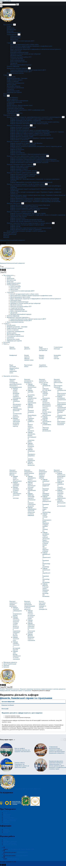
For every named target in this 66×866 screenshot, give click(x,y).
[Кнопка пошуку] (17, 4)
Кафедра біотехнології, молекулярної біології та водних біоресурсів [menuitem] (30, 205)
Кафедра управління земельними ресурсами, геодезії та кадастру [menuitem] (29, 123)
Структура (6, 822)
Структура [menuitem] (10, 43)
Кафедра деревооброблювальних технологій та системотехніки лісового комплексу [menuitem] (34, 122)
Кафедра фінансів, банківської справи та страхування (15, 690)
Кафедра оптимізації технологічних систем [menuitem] (23, 127)
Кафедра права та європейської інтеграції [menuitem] (22, 176)
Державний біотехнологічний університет (12, 240)
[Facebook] (1, 243)
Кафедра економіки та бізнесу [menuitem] (19, 169)
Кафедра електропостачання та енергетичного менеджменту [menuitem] (28, 158)
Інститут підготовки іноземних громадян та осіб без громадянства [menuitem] (26, 231)
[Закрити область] (1, 6)
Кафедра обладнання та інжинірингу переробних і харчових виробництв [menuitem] (31, 138)
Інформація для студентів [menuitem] (14, 92)
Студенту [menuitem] (6, 75)
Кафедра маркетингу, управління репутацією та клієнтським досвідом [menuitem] (30, 228)
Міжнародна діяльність (10, 844)
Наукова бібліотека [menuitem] (12, 97)
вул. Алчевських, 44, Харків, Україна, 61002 (21, 849)
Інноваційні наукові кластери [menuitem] (15, 108)
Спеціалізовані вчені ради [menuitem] (14, 102)
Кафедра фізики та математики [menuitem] (19, 139)
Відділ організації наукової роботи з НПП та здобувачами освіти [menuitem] (26, 110)
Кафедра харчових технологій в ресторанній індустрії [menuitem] (26, 219)
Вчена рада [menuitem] (10, 31)
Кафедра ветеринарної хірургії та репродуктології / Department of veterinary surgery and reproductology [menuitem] (47, 504)
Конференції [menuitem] (10, 104)
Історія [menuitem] (9, 26)
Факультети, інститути (12, 689)
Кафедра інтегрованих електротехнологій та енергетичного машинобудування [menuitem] (33, 159)
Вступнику (6, 831)
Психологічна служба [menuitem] (13, 91)
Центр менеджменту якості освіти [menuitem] (20, 47)
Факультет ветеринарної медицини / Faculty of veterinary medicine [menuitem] (26, 184)
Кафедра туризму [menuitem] (15, 226)
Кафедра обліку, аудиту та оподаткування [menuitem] (22, 166)
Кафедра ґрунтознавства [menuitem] (17, 152)
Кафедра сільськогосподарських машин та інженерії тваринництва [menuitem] (29, 130)
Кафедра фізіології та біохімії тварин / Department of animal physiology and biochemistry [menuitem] (35, 201)
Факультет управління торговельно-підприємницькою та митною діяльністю (42, 689)
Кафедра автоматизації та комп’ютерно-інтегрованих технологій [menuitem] (29, 162)
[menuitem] (14, 25)
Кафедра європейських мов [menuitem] (18, 177)
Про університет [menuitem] (8, 24)
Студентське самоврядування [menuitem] (15, 83)
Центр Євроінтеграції (9, 843)
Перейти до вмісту (5, 0)
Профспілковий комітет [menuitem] (14, 32)
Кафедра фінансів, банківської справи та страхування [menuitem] (26, 229)
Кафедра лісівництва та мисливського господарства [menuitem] (25, 120)
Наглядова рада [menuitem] (11, 29)
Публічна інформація (9, 820)
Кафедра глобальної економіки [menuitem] (19, 167)
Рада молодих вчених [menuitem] (13, 111)
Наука (5, 840)
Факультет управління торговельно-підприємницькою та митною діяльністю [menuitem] (29, 223)
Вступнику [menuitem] (6, 94)
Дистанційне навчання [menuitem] (13, 86)
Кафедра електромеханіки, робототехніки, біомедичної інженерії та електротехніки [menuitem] (34, 161)
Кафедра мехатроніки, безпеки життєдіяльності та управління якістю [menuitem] (30, 135)
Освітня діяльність (8, 817)
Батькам (5, 832)
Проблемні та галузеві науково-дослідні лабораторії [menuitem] (25, 54)
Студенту (6, 829)
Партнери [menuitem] (6, 235)
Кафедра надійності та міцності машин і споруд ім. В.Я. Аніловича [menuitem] (30, 133)
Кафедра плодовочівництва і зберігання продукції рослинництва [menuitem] (29, 154)
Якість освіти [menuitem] (14, 39)
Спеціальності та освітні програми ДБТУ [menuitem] (22, 41)
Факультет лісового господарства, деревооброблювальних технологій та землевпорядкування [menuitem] (34, 117)
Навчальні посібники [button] (8, 705)
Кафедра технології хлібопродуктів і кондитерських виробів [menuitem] (28, 213)
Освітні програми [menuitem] (15, 36)
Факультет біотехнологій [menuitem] (14, 203)
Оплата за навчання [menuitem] (12, 81)
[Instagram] (3, 243)
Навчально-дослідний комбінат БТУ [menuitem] (20, 57)
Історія (5, 812)
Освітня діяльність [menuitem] (12, 34)
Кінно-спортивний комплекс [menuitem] (18, 61)
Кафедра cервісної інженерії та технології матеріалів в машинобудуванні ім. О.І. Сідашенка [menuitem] (37, 132)
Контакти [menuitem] (6, 237)
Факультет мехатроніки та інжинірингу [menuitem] (18, 125)
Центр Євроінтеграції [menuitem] (9, 234)
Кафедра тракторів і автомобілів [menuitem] (19, 128)
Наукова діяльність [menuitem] (12, 99)
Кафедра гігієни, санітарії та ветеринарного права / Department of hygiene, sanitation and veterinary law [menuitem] (46, 522)
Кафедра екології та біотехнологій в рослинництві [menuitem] (25, 209)
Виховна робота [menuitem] (11, 84)
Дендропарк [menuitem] (13, 63)
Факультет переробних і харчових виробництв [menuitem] (20, 211)
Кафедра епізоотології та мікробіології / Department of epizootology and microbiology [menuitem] (34, 200)
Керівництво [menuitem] (10, 28)
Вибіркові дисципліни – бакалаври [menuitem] (17, 78)
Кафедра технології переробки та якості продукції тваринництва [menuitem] (29, 208)
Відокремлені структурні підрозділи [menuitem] (17, 68)
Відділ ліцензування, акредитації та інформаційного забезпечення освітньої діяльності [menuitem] (35, 49)
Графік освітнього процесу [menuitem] (15, 80)
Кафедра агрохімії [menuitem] (15, 151)
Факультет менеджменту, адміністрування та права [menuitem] (22, 172)
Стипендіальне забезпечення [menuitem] (15, 87)
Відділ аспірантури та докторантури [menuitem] (17, 100)
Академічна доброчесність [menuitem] (14, 113)
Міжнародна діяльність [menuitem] (10, 232)
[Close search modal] (1, 2)
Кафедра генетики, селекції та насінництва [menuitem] (23, 145)
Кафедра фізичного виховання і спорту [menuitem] (21, 136)
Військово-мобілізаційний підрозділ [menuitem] (20, 65)
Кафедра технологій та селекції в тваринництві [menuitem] (24, 206)
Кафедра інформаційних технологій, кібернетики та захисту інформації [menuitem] (31, 182)
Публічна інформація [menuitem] (13, 66)
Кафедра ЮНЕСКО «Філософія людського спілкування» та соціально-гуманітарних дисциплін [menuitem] (32, 500)
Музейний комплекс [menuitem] (16, 55)
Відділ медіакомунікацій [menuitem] (17, 60)
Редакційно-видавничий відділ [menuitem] (19, 52)
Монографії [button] (5, 708)
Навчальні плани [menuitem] (15, 38)
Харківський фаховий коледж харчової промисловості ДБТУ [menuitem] (28, 70)
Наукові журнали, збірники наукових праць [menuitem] (19, 105)
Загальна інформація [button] (8, 701)
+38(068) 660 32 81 (22, 852)
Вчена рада (6, 816)
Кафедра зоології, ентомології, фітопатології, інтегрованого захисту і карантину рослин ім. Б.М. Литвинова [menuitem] (48, 406)
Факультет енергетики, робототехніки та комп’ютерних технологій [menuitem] (26, 156)
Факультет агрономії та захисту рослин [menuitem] (18, 141)
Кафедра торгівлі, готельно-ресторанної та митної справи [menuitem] (27, 225)
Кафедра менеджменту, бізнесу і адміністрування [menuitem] (24, 174)
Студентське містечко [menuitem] (16, 58)
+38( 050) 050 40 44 (22, 855)
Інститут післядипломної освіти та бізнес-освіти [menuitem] (24, 44)
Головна (2, 689)
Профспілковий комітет (10, 819)
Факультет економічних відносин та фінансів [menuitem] (20, 164)
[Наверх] (0, 245)
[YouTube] (5, 243)
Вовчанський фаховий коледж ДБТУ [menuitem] (21, 71)
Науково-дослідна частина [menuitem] (14, 107)
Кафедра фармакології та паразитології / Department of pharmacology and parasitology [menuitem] (34, 198)
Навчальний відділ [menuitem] (15, 51)
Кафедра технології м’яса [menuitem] (17, 218)
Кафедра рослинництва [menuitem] (17, 149)
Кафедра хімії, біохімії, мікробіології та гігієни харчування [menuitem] (27, 221)
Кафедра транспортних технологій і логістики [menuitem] (23, 171)
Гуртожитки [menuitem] (10, 89)
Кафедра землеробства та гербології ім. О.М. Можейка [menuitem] (26, 143)
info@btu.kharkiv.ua (13, 859)
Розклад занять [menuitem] (11, 76)
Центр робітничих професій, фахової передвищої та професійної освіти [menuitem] (31, 46)
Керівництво (7, 814)
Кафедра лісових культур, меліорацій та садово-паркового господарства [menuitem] (31, 119)
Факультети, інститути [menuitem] (10, 115)
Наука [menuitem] (5, 96)
